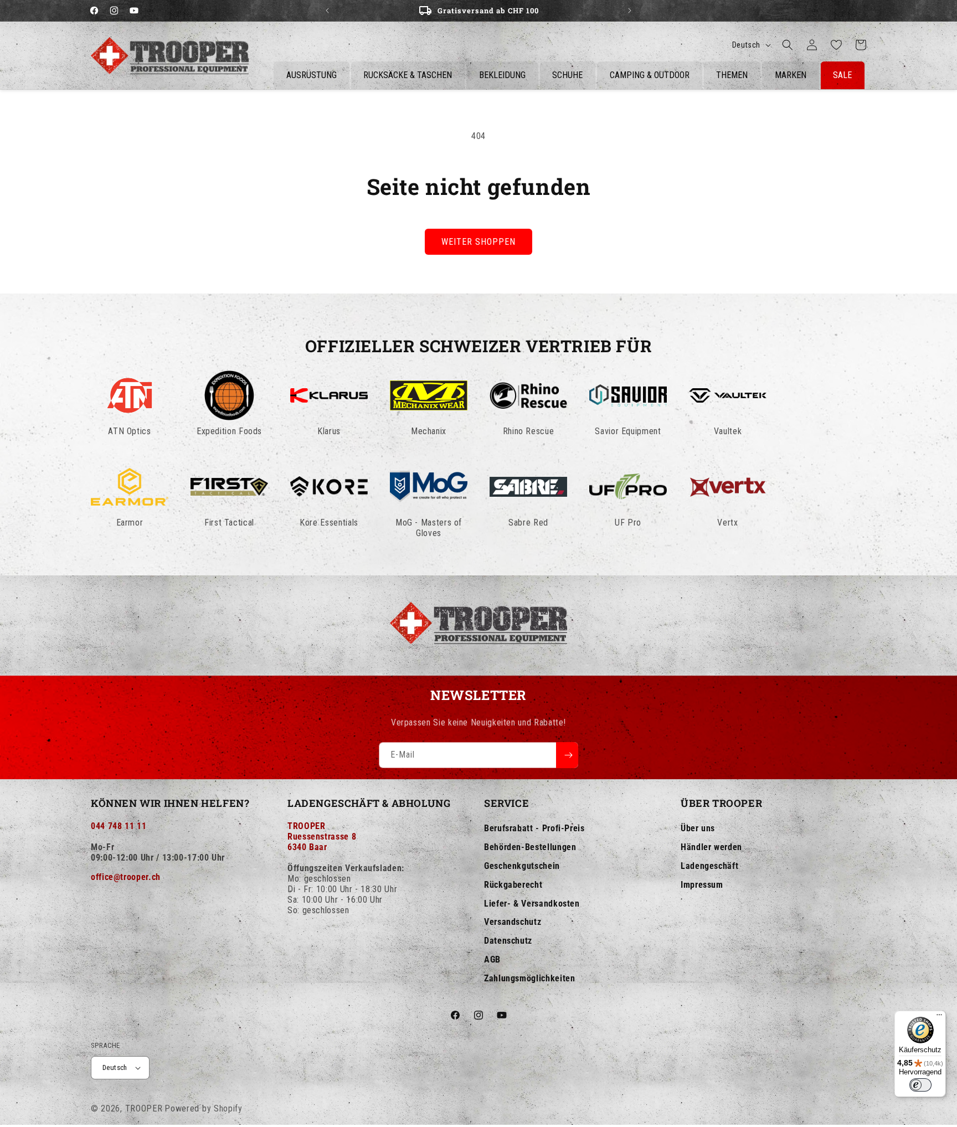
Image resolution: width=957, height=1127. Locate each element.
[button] (787, 45)
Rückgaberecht (513, 884)
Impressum (702, 884)
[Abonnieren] (567, 755)
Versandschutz (512, 922)
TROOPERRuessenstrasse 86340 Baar (321, 836)
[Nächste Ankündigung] (630, 10)
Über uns (698, 828)
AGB (492, 959)
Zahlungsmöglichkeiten (529, 978)
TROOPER (144, 1108)
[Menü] (939, 1017)
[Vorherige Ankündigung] (327, 10)
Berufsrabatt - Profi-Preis (534, 828)
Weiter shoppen (478, 241)
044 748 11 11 (118, 826)
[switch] (920, 1085)
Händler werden (711, 847)
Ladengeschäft (709, 866)
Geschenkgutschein (522, 866)
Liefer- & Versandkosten (532, 903)
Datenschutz (508, 940)
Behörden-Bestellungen (530, 847)
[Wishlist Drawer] (836, 45)
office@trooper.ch (126, 877)
